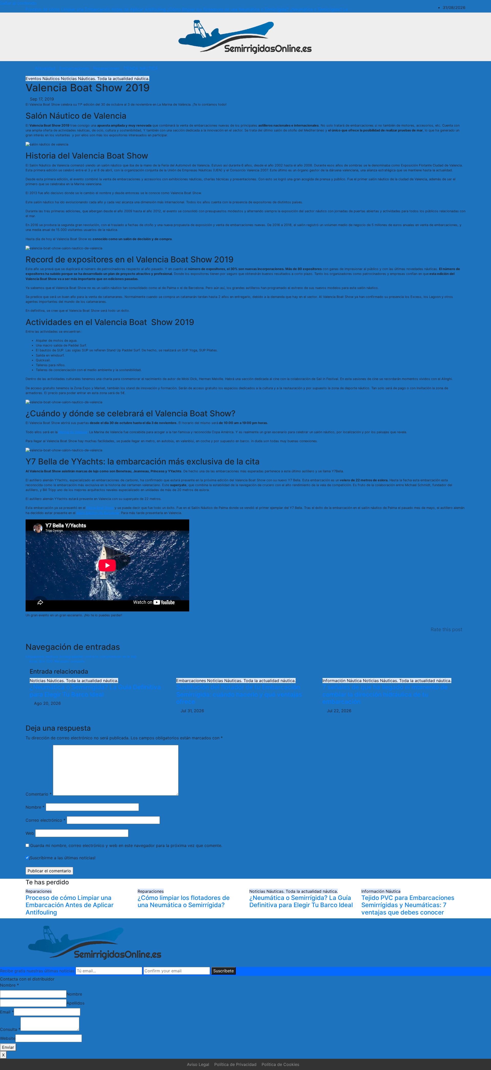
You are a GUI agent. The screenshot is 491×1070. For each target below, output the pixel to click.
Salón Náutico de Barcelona (97, 513)
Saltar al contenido (18, 3)
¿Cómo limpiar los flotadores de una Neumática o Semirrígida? (184, 901)
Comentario (39, 794)
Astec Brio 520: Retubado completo (56, 661)
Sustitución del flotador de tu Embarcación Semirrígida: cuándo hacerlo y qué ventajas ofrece (239, 694)
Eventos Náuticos (43, 78)
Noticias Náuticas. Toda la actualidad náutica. (105, 78)
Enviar (8, 1047)
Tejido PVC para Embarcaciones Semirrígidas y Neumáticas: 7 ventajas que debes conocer (407, 905)
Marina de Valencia (73, 432)
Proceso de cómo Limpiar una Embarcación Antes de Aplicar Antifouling (70, 905)
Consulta (10, 1029)
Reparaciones (106, 68)
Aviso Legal (198, 1064)
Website (7, 1038)
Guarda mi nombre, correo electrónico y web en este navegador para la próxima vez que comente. (126, 845)
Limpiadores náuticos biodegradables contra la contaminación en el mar (82, 657)
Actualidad (45, 68)
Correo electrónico (45, 820)
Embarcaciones (74, 68)
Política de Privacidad (235, 1064)
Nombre (35, 807)
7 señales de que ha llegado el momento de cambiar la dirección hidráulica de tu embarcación (385, 694)
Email (7, 1012)
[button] (450, 68)
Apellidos (75, 1003)
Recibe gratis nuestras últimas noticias (37, 970)
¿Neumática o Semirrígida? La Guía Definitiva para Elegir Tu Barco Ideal (95, 690)
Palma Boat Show (100, 508)
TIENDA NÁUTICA (141, 68)
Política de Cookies (280, 1064)
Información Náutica (342, 680)
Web (30, 833)
